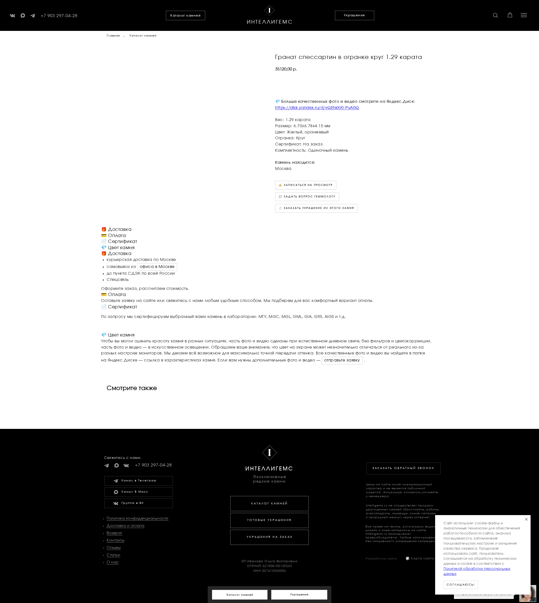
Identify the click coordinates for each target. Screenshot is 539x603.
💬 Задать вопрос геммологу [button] (307, 196)
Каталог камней (143, 35)
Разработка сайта (381, 558)
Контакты (115, 540)
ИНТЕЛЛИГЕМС (270, 22)
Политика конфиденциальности (137, 518)
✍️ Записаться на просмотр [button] (306, 185)
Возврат (114, 533)
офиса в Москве (157, 267)
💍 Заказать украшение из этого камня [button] (316, 208)
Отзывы (114, 548)
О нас (113, 562)
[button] (495, 15)
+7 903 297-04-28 (59, 16)
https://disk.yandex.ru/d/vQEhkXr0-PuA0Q (317, 108)
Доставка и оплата (126, 526)
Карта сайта (420, 558)
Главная (113, 35)
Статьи (113, 555)
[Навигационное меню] (524, 15)
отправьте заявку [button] (342, 360)
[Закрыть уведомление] (526, 519)
